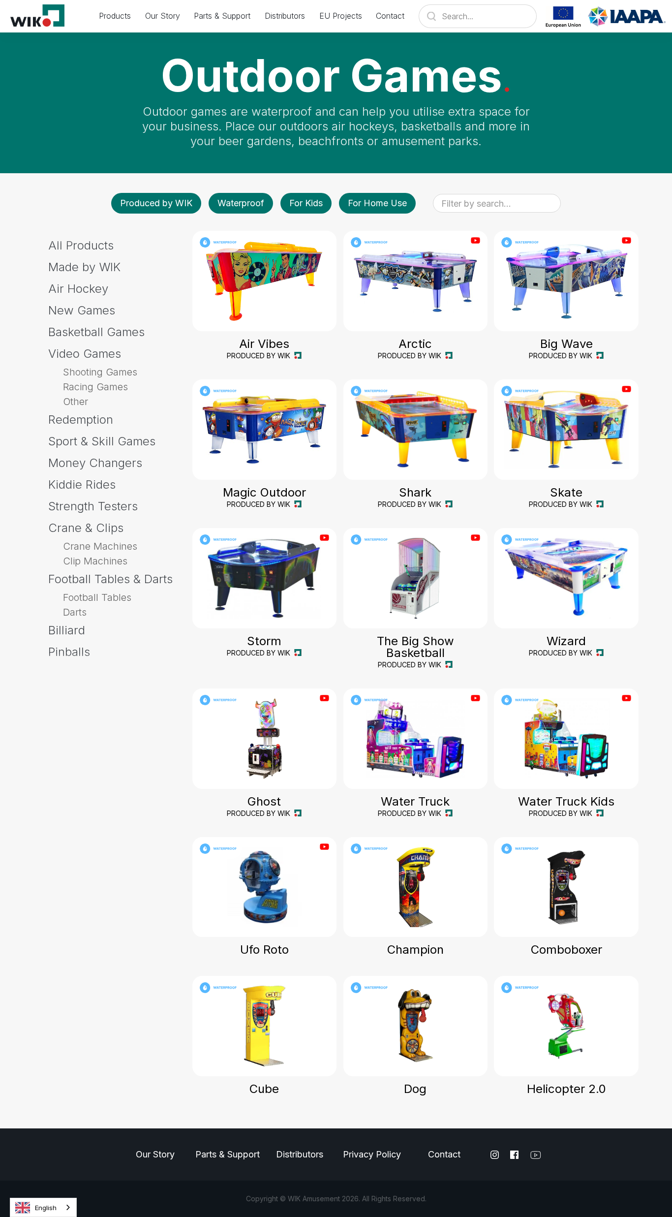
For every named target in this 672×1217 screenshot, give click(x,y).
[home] (43, 16)
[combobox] (43, 1207)
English (46, 1208)
